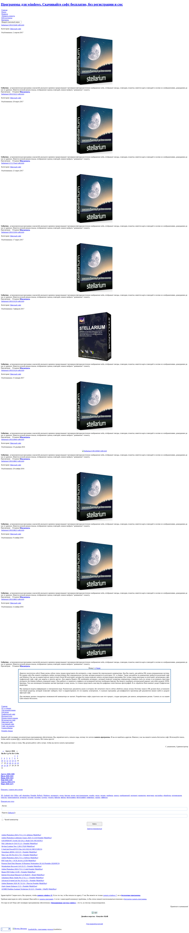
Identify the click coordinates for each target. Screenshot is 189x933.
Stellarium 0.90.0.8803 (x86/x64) (12, 599)
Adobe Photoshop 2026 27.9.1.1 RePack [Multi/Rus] (19, 858)
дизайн (91, 795)
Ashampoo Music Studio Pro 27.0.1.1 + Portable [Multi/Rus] (22, 878)
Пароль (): (9, 813)
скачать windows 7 (110, 895)
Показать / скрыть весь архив (12, 789)
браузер (67, 795)
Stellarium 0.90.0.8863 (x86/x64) (12, 461)
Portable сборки (7, 731)
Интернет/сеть (6, 716)
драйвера (109, 795)
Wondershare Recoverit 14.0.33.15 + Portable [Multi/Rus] (21, 866)
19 (7, 763)
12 (7, 761)
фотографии (71, 797)
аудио (62, 795)
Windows (46, 795)
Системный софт (7, 724)
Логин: (4, 806)
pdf (20, 795)
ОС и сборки (6, 708)
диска (97, 795)
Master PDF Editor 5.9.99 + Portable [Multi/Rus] (18, 872)
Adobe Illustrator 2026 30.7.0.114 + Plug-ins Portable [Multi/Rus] (24, 883)
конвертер (142, 795)
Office (16, 795)
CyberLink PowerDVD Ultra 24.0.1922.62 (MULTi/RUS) (21, 849)
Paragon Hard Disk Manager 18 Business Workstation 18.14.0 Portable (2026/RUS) (30, 863)
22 (15, 763)
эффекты (104, 797)
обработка (167, 795)
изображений (125, 795)
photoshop (26, 795)
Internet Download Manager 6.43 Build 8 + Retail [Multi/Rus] (22, 875)
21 (13, 763)
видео (73, 795)
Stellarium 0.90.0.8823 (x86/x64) (12, 530)
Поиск (3, 12)
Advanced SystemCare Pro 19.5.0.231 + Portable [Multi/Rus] (22, 880)
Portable (33, 795)
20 (10, 763)
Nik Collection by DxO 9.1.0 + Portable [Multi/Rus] (19, 843)
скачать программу (46, 899)
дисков (102, 795)
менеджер (150, 795)
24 (2, 765)
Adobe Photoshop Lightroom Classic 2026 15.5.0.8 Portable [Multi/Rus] (26, 838)
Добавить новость (8, 16)
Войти (94, 824)
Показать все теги (7, 801)
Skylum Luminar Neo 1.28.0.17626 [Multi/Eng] (18, 846)
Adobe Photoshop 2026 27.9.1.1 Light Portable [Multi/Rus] (22, 869)
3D (2, 795)
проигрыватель (13, 797)
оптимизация (177, 795)
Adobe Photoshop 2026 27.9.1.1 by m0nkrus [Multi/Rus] (21, 835)
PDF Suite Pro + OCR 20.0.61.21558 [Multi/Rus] (18, 861)
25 (5, 765)
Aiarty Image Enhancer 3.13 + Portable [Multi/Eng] (19, 886)
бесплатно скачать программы (135, 899)
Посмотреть (25, 92)
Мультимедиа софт (8, 720)
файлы (63, 797)
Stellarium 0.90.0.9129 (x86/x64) (12, 301)
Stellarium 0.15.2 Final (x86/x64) (12, 163)
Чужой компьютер (11, 820)
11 (5, 761)
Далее (98, 668)
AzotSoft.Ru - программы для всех (40, 929)
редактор (23, 797)
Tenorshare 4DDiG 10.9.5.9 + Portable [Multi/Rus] (19, 852)
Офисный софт (15, 29)
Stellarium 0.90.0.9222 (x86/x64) (12, 94)
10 (2, 761)
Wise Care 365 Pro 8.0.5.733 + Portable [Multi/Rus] (19, 855)
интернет (134, 795)
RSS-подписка (6, 18)
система (30, 797)
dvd (11, 795)
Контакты (5, 20)
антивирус (55, 795)
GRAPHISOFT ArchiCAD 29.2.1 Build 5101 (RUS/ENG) (22, 841)
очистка (4, 797)
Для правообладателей (94, 924)
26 (7, 765)
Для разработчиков (8, 710)
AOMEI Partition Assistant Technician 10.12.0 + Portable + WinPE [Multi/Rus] (28, 889)
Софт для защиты (7, 726)
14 (13, 761)
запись (116, 795)
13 (10, 761)
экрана (97, 797)
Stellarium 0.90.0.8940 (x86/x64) (12, 439)
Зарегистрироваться (94, 829)
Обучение (5, 712)
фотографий (81, 797)
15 (15, 761)
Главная (4, 10)
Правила (4, 14)
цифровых (90, 797)
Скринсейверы (7, 728)
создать (44, 797)
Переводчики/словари (9, 718)
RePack (39, 795)
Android (7, 795)
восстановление (82, 795)
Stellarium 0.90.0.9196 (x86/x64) (12, 232)
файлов (57, 797)
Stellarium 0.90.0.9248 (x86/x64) (12, 25)
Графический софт (8, 714)
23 (18, 763)
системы (37, 797)
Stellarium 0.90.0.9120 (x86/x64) (12, 370)
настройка (159, 795)
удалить (51, 797)
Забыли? (11, 813)
